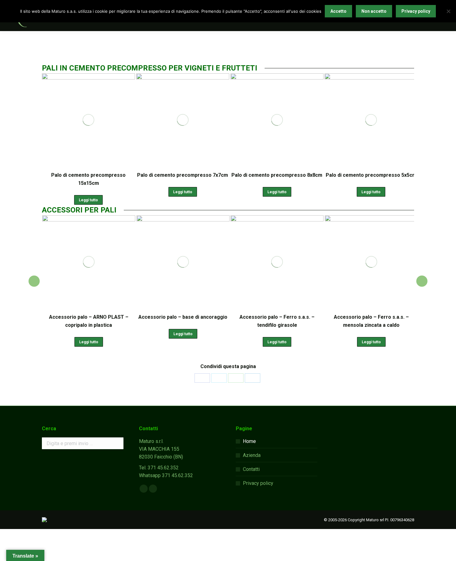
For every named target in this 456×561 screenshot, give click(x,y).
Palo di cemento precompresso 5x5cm (371, 175)
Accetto (338, 11)
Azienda (252, 455)
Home (249, 441)
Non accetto (374, 11)
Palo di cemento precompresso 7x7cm (182, 175)
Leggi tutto (88, 200)
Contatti (251, 469)
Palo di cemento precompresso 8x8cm (276, 175)
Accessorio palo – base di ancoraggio (98, 317)
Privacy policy (258, 483)
